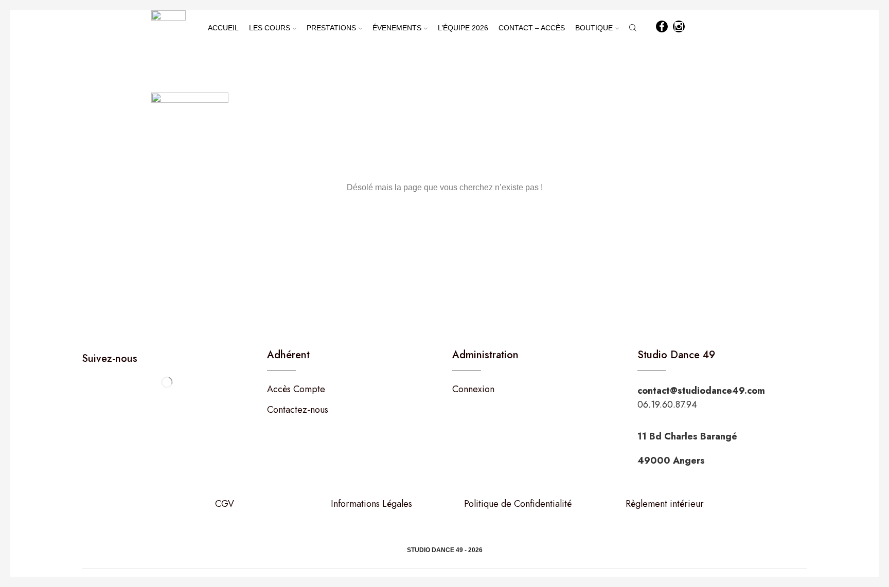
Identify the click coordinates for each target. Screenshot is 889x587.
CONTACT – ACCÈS (532, 28)
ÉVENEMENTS (396, 28)
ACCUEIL (223, 28)
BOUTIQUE (594, 28)
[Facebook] (662, 27)
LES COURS (269, 28)
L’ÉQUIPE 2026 (463, 28)
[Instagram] (679, 27)
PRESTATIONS (331, 28)
